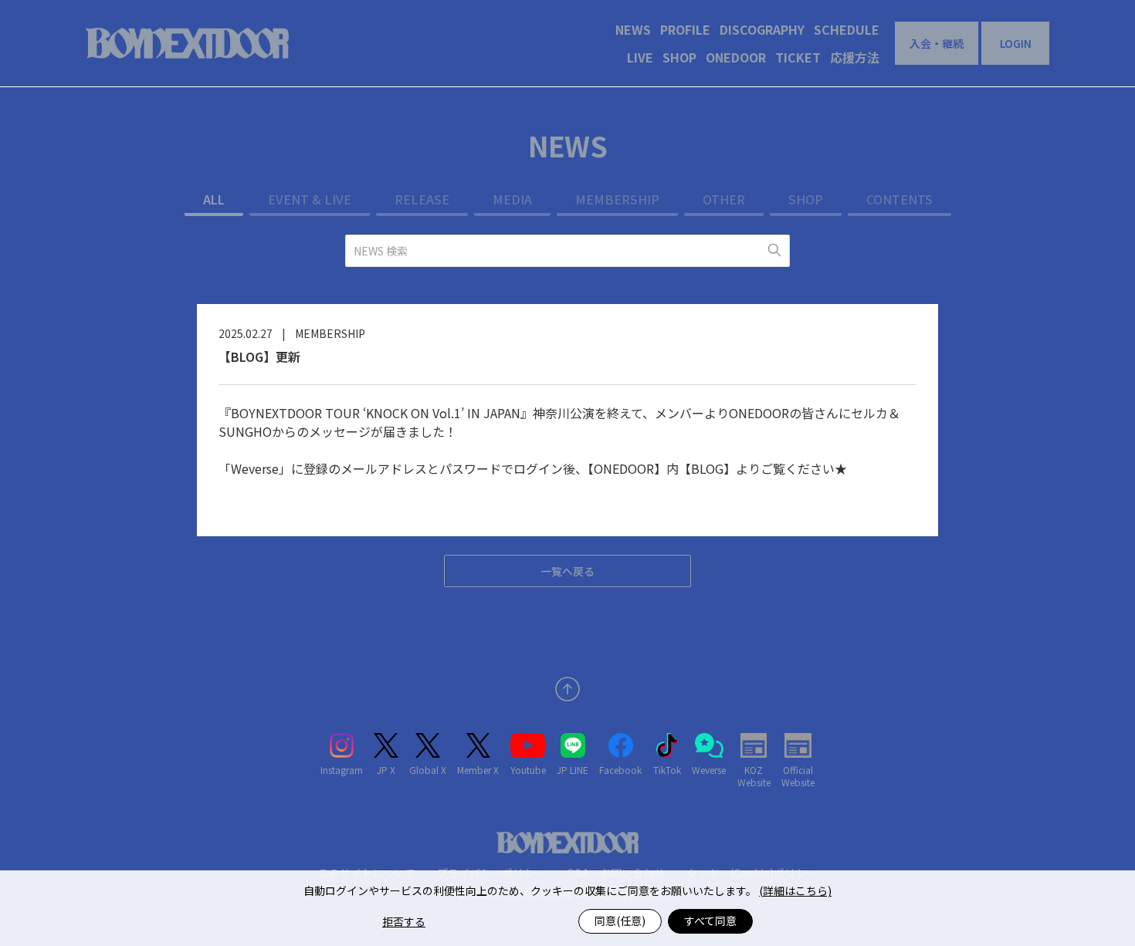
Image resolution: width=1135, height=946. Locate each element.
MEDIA (512, 199)
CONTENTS (899, 199)
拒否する (403, 921)
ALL (214, 199)
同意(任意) (620, 920)
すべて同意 (710, 920)
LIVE (640, 57)
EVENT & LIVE (309, 199)
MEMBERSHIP (617, 199)
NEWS (633, 29)
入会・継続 (937, 43)
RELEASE (422, 199)
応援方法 (854, 57)
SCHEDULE (846, 29)
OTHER (724, 199)
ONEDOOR (736, 57)
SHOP (679, 57)
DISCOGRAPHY (762, 29)
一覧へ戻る (567, 571)
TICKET (798, 57)
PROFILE (685, 29)
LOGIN (1016, 43)
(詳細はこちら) (795, 890)
